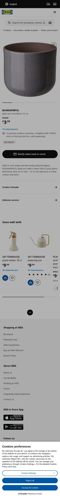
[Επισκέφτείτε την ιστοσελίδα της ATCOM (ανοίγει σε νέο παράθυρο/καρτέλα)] (30, 494)
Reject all (30, 480)
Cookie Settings (28, 473)
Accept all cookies (30, 488)
